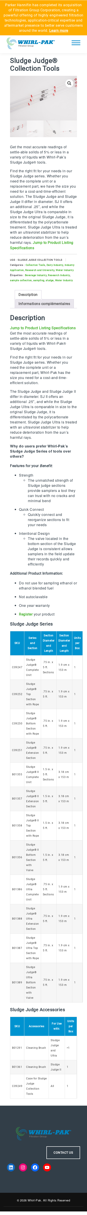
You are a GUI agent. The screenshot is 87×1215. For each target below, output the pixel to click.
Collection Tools (35, 265)
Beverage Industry (36, 275)
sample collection (21, 280)
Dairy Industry (55, 265)
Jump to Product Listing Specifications (43, 328)
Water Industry (65, 270)
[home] (31, 44)
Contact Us (63, 1152)
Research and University (40, 270)
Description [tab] (28, 295)
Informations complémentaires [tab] (44, 304)
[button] (69, 83)
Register (26, 614)
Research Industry (59, 275)
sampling (38, 280)
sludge (50, 280)
